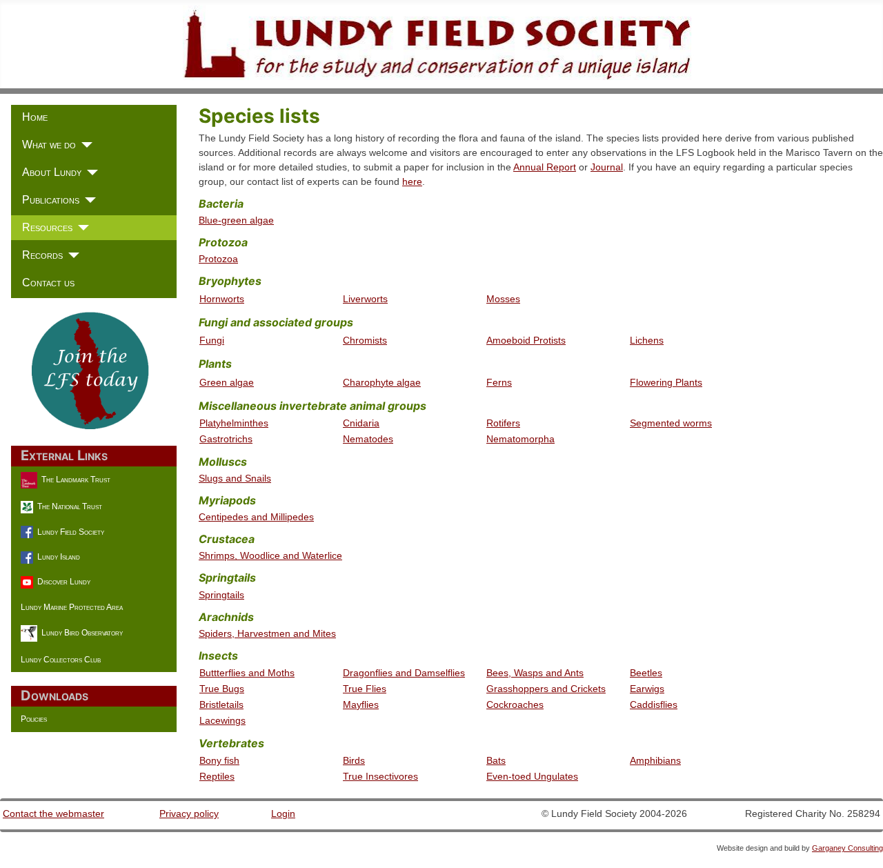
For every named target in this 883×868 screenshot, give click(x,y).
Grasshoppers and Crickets (546, 688)
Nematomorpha (520, 438)
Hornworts (221, 298)
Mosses (503, 298)
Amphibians (655, 760)
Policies (34, 719)
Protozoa (218, 258)
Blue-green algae (236, 220)
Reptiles (217, 776)
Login (283, 813)
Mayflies (361, 704)
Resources (47, 227)
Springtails (221, 594)
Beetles (646, 672)
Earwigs (647, 688)
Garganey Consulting (847, 848)
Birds (354, 760)
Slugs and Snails (235, 478)
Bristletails (221, 704)
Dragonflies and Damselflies (404, 672)
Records (42, 255)
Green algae (226, 382)
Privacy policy (189, 813)
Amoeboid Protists (526, 340)
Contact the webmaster (53, 813)
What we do (49, 144)
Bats (496, 760)
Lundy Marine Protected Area (72, 607)
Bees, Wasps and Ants (535, 672)
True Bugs (221, 688)
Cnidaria (361, 422)
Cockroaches (515, 704)
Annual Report (544, 166)
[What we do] (84, 145)
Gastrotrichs (225, 438)
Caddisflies (653, 704)
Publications (50, 200)
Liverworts (365, 298)
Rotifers (503, 422)
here (412, 181)
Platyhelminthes (233, 422)
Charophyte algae (382, 382)
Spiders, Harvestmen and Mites (267, 633)
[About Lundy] (89, 172)
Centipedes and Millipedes (256, 516)
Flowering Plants (666, 382)
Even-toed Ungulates (532, 776)
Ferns (499, 382)
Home (35, 117)
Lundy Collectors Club (61, 659)
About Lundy (51, 172)
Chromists (365, 340)
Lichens (647, 340)
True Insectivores (380, 776)
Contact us (48, 282)
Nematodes (368, 438)
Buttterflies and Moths (247, 672)
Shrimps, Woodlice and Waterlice (270, 555)
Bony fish (219, 760)
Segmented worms (671, 422)
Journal (607, 166)
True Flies (364, 688)
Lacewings (222, 720)
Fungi (211, 340)
